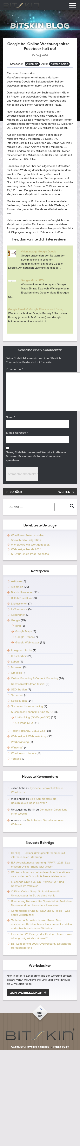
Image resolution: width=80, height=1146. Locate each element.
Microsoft (16, 667)
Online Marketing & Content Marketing (34, 678)
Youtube (16, 758)
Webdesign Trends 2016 (26, 549)
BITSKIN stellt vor (22, 597)
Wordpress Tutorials (23, 753)
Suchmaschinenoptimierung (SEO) (32, 711)
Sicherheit (17, 695)
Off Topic (16, 672)
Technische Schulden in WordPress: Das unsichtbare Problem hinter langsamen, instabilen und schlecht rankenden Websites (41, 924)
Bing (18, 625)
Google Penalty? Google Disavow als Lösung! (36, 309)
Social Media (19, 700)
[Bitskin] (40, 1035)
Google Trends (24, 636)
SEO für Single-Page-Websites (30, 553)
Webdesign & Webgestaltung (29, 736)
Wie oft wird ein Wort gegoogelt (30, 544)
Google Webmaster (27, 642)
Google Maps (23, 631)
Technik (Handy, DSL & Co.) (28, 730)
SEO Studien (19, 689)
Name (10, 417)
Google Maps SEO (32, 280)
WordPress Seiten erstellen (27, 535)
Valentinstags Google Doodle (39, 251)
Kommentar (14, 369)
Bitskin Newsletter (22, 592)
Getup (40, 1014)
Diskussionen (19, 603)
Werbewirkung (20, 741)
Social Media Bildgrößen (26, 539)
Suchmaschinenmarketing (27, 706)
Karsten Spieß (59, 63)
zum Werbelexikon (26, 993)
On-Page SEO (24, 722)
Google (15, 620)
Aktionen (16, 581)
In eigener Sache (21, 650)
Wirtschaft (17, 747)
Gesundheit (18, 614)
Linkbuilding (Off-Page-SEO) (32, 717)
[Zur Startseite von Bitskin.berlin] (40, 26)
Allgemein (32, 63)
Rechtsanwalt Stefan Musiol (28, 683)
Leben (15, 661)
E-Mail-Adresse (17, 432)
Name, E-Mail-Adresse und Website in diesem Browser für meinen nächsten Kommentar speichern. (36, 456)
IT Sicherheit (19, 655)
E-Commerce (19, 609)
